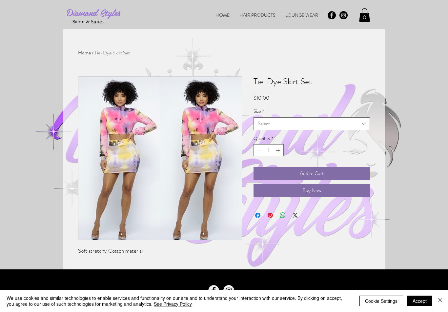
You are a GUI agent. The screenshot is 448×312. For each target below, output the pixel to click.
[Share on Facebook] (258, 215)
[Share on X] (295, 215)
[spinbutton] (269, 150)
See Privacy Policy (173, 304)
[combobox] (312, 123)
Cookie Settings (381, 301)
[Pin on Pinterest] (270, 215)
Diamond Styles (93, 12)
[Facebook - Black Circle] (332, 15)
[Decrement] (259, 150)
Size (259, 111)
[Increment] (279, 150)
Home (84, 52)
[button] (364, 15)
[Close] (440, 301)
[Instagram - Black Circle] (343, 15)
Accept (420, 301)
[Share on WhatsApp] (283, 215)
